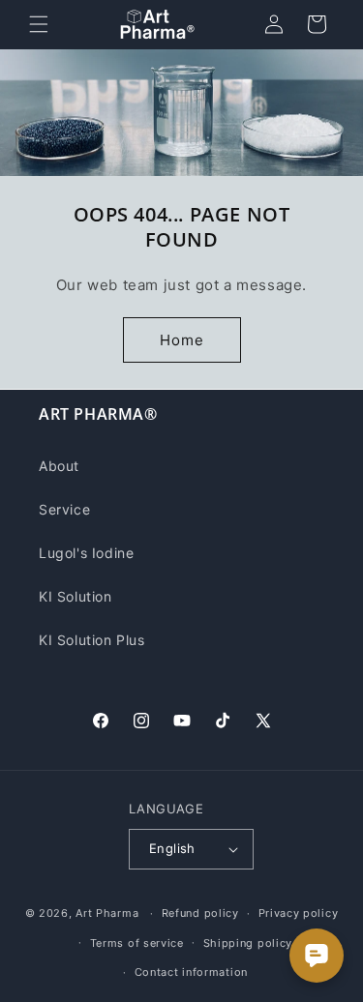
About (59, 465)
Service (64, 509)
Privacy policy (298, 913)
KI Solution (75, 596)
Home (182, 340)
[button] (38, 24)
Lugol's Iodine (86, 553)
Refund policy (200, 913)
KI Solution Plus (92, 640)
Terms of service (137, 943)
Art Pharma (107, 913)
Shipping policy (248, 943)
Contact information (191, 972)
